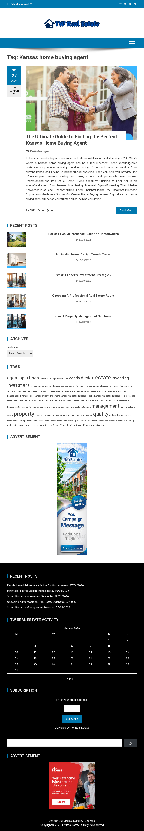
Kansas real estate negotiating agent (83, 400)
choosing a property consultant (54, 379)
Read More (126, 210)
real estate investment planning (119, 421)
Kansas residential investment (43, 407)
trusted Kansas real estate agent (91, 425)
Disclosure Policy (73, 820)
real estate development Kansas (41, 421)
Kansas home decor (110, 386)
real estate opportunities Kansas (44, 425)
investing (120, 377)
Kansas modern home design (20, 396)
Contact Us (55, 820)
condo (74, 378)
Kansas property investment (47, 396)
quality (100, 414)
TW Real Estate (79, 727)
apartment (30, 378)
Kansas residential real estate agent (74, 407)
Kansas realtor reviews (17, 407)
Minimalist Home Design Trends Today (83, 254)
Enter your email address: (72, 713)
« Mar (70, 678)
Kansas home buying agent (88, 386)
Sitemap (90, 820)
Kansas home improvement (26, 391)
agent (13, 378)
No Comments (14, 91)
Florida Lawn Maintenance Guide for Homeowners (83, 234)
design (87, 378)
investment (18, 385)
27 (72, 664)
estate (103, 377)
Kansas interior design (72, 391)
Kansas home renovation (50, 391)
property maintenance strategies (77, 415)
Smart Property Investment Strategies (83, 275)
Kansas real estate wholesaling (115, 400)
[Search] (130, 743)
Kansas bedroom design (64, 386)
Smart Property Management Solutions (83, 316)
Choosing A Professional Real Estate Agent (83, 295)
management (105, 406)
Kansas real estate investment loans (77, 396)
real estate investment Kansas (90, 421)
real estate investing (66, 421)
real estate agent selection (121, 415)
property (24, 414)
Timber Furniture (68, 425)
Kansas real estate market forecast (50, 400)
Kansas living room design (117, 391)
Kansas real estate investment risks (110, 396)
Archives (12, 347)
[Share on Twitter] (43, 210)
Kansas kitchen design (94, 391)
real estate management (18, 425)
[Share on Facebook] (38, 210)
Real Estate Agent (40, 151)
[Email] (52, 210)
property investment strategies (48, 415)
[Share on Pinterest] (47, 210)
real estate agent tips (16, 421)
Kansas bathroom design (41, 386)
